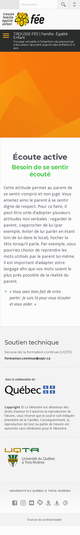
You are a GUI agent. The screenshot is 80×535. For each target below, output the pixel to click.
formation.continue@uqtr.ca (27, 358)
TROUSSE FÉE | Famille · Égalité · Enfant (41, 36)
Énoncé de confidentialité (44, 520)
